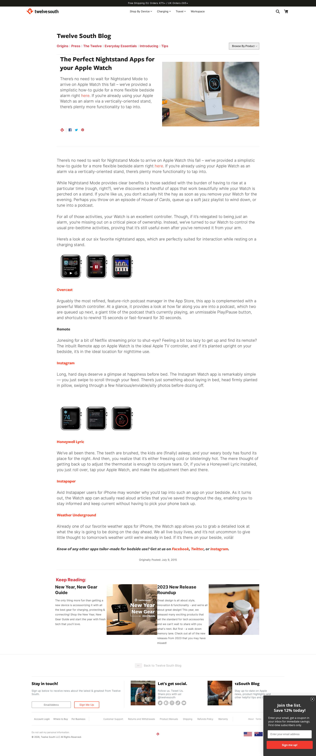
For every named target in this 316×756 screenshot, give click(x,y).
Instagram (219, 548)
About (251, 719)
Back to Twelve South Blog (162, 665)
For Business (78, 719)
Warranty (223, 719)
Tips (164, 46)
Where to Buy (60, 719)
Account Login (42, 719)
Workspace (198, 11)
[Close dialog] (312, 699)
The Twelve (92, 46)
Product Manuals (169, 719)
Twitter (197, 548)
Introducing (149, 46)
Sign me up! (289, 745)
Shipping (187, 719)
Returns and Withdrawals (141, 719)
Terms (258, 719)
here (85, 95)
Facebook (180, 548)
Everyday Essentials (121, 46)
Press (75, 46)
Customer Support (113, 719)
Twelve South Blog (84, 35)
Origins (62, 46)
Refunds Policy (205, 719)
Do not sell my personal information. (51, 732)
